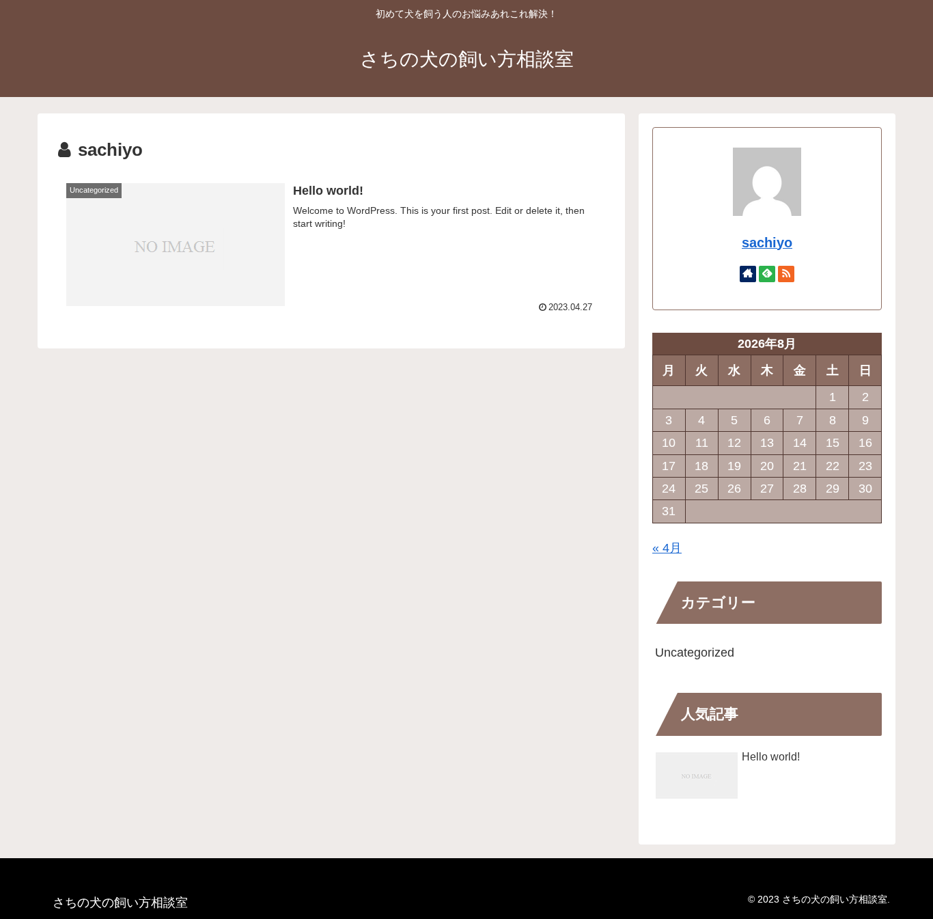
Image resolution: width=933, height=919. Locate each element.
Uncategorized (694, 652)
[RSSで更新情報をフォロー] (786, 274)
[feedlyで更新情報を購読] (767, 274)
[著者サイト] (748, 274)
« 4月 (667, 548)
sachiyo (767, 242)
